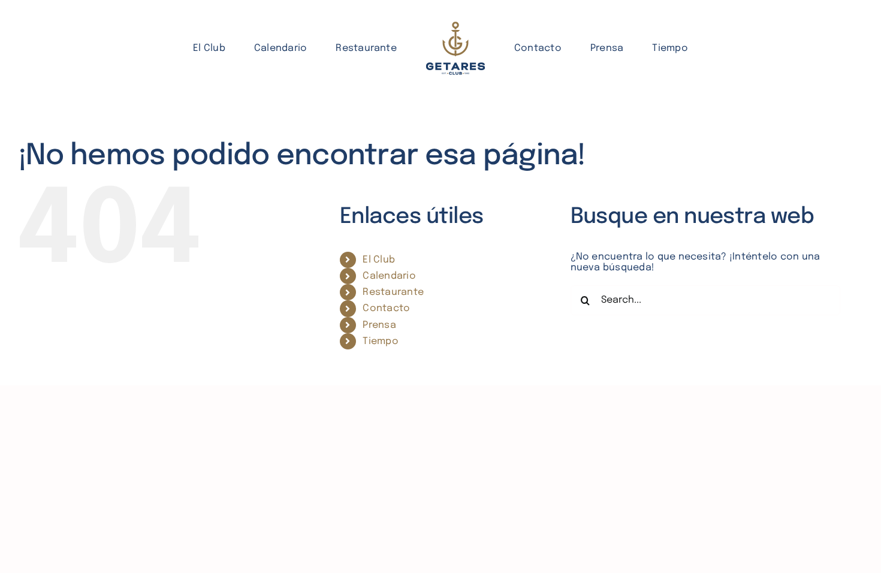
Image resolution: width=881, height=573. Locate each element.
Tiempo (380, 341)
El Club (379, 260)
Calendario (389, 276)
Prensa (379, 325)
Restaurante (393, 292)
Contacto (386, 308)
